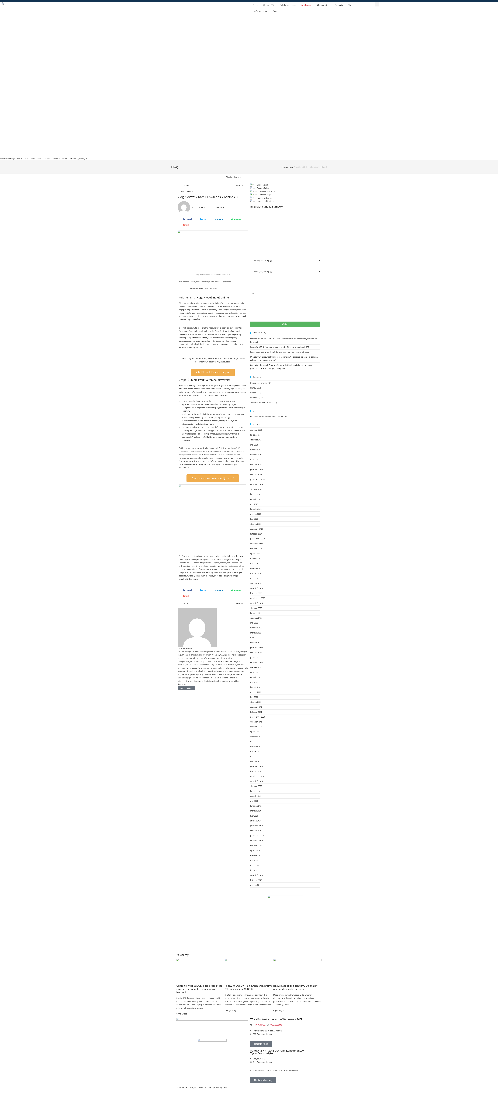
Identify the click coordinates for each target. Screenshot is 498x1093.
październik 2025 (257, 479)
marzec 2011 (255, 885)
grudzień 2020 (256, 766)
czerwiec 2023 (256, 618)
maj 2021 (254, 741)
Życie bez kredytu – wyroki (261, 402)
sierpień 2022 (256, 667)
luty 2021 (254, 756)
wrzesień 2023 (256, 603)
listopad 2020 (256, 771)
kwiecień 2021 (256, 746)
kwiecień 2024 (256, 568)
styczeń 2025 (255, 524)
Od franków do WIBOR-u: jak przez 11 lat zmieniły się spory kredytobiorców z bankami (199, 989)
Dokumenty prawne (258, 383)
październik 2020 (257, 776)
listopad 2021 (256, 712)
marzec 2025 (255, 514)
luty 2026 (254, 459)
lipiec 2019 (255, 850)
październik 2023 (257, 598)
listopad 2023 (256, 593)
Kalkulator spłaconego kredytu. (73, 158)
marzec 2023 (255, 633)
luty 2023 (254, 637)
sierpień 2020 (256, 786)
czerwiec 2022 (256, 677)
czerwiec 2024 (256, 558)
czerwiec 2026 (256, 440)
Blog (350, 5)
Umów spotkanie (260, 11)
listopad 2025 (256, 474)
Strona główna (287, 167)
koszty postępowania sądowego (193, 337)
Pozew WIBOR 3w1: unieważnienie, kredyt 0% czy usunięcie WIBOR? (279, 347)
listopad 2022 (256, 652)
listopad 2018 (256, 880)
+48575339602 (276, 1025)
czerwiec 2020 (256, 796)
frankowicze (267, 416)
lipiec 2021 (255, 731)
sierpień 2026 (256, 430)
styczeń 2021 (255, 761)
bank (252, 416)
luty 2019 (254, 870)
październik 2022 (257, 657)
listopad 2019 (256, 830)
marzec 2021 (255, 751)
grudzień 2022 (256, 647)
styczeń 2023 (255, 642)
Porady (190, 191)
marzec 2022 (255, 692)
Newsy (183, 191)
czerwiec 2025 (256, 499)
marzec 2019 (255, 865)
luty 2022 (254, 697)
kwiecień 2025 (256, 509)
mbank (274, 416)
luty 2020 (254, 816)
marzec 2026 (255, 454)
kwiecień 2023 (256, 627)
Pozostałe (254, 397)
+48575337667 (260, 1025)
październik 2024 (257, 538)
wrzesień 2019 (256, 840)
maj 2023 (254, 623)
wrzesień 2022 (256, 662)
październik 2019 (257, 835)
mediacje (280, 416)
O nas (255, 5)
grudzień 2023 (256, 588)
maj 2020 (254, 801)
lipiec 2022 (255, 672)
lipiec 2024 (255, 553)
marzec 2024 (255, 573)
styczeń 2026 (255, 464)
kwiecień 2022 (256, 687)
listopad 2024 (256, 534)
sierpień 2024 (256, 548)
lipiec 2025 (255, 494)
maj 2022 (254, 682)
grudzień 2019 (256, 825)
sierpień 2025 (256, 489)
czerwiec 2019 (256, 855)
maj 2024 (254, 563)
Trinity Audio (203, 288)
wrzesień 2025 (256, 484)
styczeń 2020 (255, 821)
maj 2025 (254, 504)
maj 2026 (254, 445)
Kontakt (275, 11)
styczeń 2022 (255, 702)
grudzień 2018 (256, 875)
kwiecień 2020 (256, 806)
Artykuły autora (186, 688)
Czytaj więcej (182, 1014)
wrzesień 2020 (256, 781)
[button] (377, 4)
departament (258, 416)
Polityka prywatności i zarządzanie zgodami (208, 1087)
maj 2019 (254, 860)
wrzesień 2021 (256, 722)
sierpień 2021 (256, 726)
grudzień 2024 (256, 529)
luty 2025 (254, 519)
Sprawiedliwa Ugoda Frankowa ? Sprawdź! (41, 158)
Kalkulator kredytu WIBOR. (11, 158)
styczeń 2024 (255, 583)
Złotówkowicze (323, 5)
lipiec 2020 (255, 791)
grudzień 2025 (256, 469)
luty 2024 (254, 578)
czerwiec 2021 (256, 736)
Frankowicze (306, 5)
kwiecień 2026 (256, 449)
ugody (286, 416)
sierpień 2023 (256, 608)
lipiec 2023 (255, 613)
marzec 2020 (255, 811)
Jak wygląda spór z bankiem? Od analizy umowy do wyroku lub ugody (280, 352)
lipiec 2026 (255, 435)
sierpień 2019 (256, 845)
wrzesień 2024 (256, 543)
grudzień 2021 (256, 707)
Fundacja (339, 5)
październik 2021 (257, 717)
